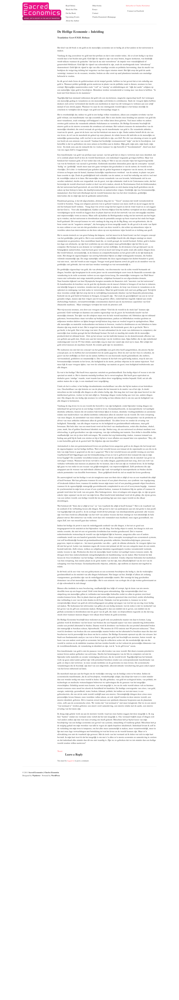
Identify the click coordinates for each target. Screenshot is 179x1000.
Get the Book (71, 13)
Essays (94, 9)
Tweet (59, 751)
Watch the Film (71, 9)
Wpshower (36, 775)
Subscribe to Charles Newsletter (138, 5)
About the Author (72, 20)
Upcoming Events (72, 17)
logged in (70, 760)
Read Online (70, 5)
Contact (95, 13)
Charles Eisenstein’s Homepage (104, 17)
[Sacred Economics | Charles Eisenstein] (42, 22)
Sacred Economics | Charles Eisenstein (44, 772)
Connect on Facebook (135, 11)
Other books (97, 5)
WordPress (55, 775)
